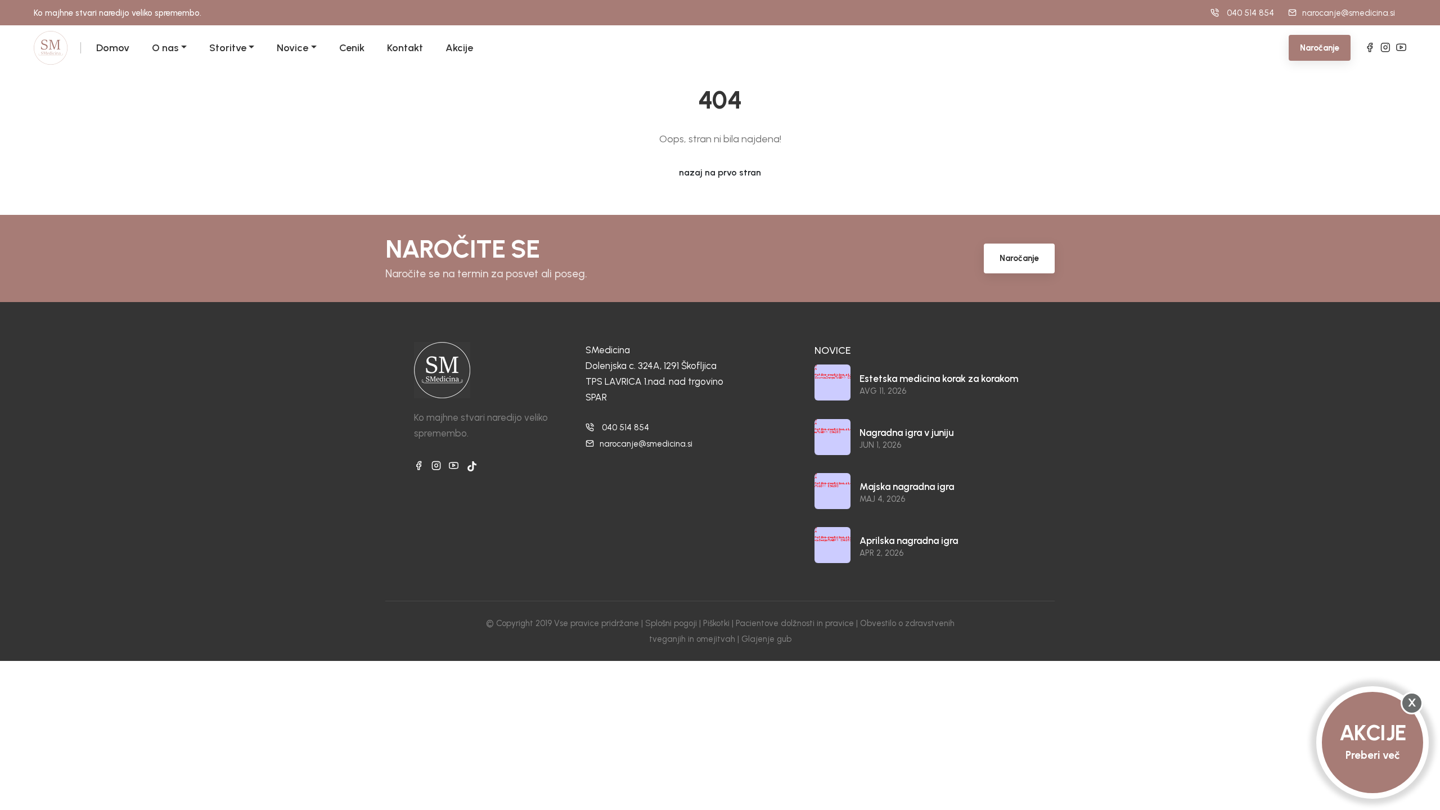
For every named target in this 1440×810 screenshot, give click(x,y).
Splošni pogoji (671, 623)
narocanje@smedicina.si (1348, 13)
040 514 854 (625, 427)
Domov (112, 48)
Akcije (459, 48)
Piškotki (716, 623)
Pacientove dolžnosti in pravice (795, 623)
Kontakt (405, 48)
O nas (165, 48)
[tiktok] (472, 466)
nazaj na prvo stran (720, 172)
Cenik (351, 48)
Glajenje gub (766, 639)
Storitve (227, 48)
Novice (292, 48)
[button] (182, 47)
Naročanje (1319, 48)
